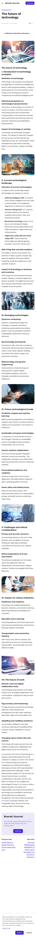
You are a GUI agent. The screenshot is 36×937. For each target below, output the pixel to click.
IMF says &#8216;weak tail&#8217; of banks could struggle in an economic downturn (29, 850)
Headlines (30, 3)
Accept (19, 933)
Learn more (6, 928)
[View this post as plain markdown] (30, 23)
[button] (2, 3)
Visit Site (18, 831)
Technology (7, 10)
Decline (29, 933)
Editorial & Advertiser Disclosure (17, 33)
